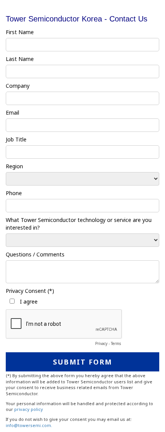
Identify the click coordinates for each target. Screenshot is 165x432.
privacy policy (28, 409)
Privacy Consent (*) (30, 290)
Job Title (16, 139)
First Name (20, 32)
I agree (28, 301)
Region (14, 166)
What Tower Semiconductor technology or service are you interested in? (79, 223)
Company (18, 85)
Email (12, 112)
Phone (14, 193)
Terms (116, 343)
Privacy (101, 343)
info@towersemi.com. (29, 425)
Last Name (20, 58)
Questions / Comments (35, 254)
